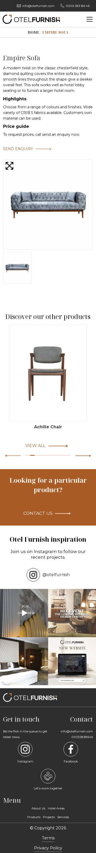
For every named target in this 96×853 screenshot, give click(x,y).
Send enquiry (18, 149)
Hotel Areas (56, 808)
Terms (48, 838)
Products (33, 817)
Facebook (71, 761)
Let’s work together (48, 788)
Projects (49, 817)
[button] (83, 455)
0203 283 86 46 (78, 6)
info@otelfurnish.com (38, 6)
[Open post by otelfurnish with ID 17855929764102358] (24, 661)
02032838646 (82, 737)
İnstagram (25, 761)
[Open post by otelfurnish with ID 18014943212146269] (24, 613)
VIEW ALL (35, 445)
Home (34, 32)
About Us (38, 808)
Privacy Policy (48, 848)
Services (63, 817)
